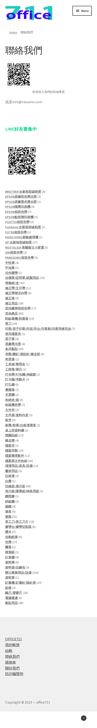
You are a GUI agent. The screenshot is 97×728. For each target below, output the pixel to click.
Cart (75, 716)
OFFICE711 (13, 639)
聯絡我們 (12, 656)
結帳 (8, 650)
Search (48, 720)
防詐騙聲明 (14, 673)
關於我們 (12, 668)
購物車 (10, 662)
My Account (16, 720)
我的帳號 (12, 645)
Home (13, 32)
